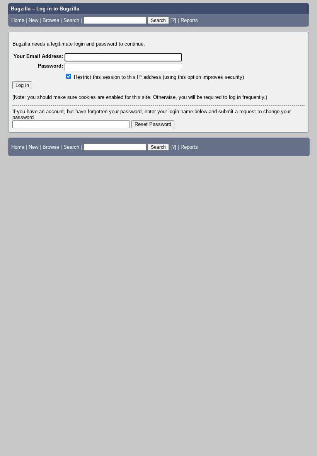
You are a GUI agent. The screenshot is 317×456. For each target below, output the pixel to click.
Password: (50, 66)
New (33, 20)
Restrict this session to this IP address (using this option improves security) (159, 77)
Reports (189, 20)
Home (17, 20)
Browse (51, 20)
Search (71, 20)
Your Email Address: (38, 56)
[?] (173, 20)
